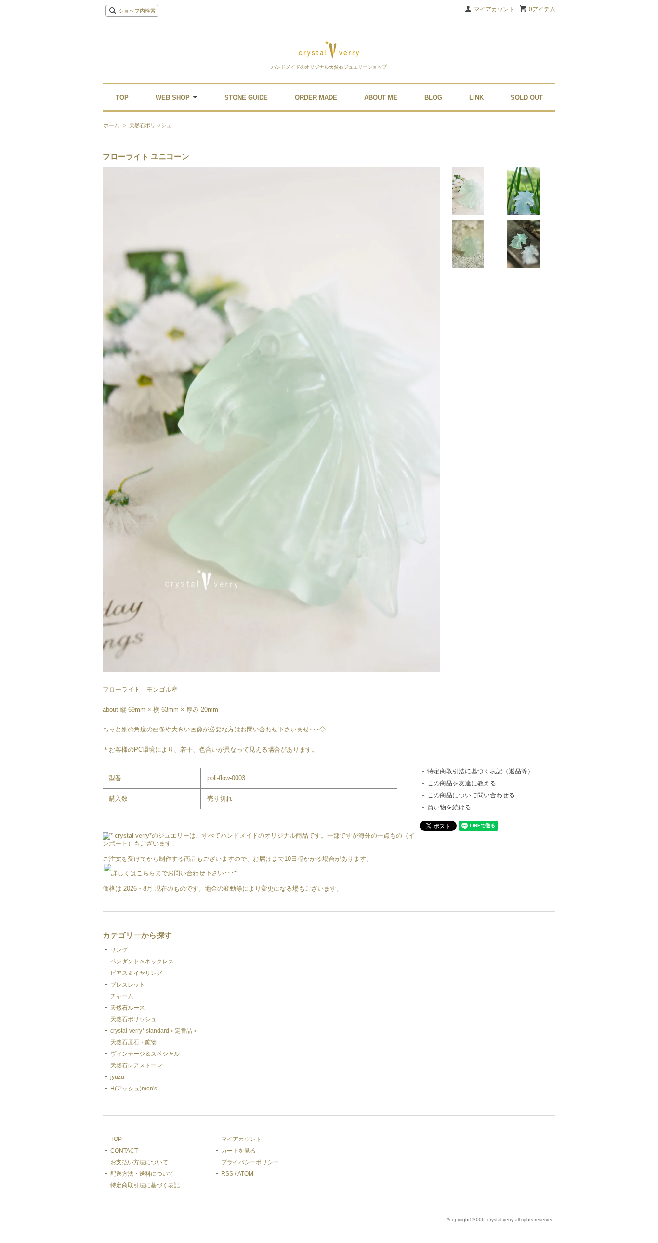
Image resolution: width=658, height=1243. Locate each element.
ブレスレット (127, 984)
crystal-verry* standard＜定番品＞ (154, 1030)
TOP (122, 97)
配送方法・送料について (142, 1173)
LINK (476, 97)
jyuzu (117, 1077)
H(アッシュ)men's (133, 1088)
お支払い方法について (139, 1162)
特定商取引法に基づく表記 (145, 1185)
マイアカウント (494, 9)
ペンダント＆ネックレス (142, 961)
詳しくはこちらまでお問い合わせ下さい (167, 873)
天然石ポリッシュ (150, 125)
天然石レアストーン (136, 1065)
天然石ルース (127, 1007)
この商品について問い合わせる (471, 795)
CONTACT (124, 1150)
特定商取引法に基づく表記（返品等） (480, 771)
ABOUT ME (380, 97)
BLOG (433, 97)
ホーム (111, 125)
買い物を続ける (449, 807)
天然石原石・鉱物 (133, 1042)
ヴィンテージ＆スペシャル (145, 1054)
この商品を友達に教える (461, 783)
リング (119, 950)
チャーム (121, 996)
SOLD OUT (527, 97)
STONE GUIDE (246, 97)
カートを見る (238, 1150)
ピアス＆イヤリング (136, 973)
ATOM (245, 1173)
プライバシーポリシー (250, 1162)
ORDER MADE (316, 97)
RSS (227, 1173)
